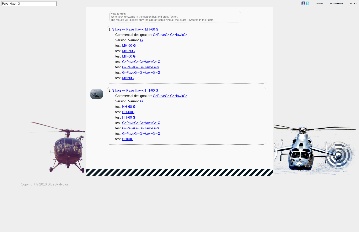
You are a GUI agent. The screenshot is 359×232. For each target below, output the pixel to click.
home (319, 3)
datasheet (336, 3)
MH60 (128, 78)
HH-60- (128, 106)
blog (353, 3)
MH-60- (129, 45)
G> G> (170, 35)
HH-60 (128, 112)
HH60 (127, 139)
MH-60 (128, 51)
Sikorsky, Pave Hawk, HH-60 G (135, 90)
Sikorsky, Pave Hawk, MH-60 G (135, 29)
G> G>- (141, 62)
